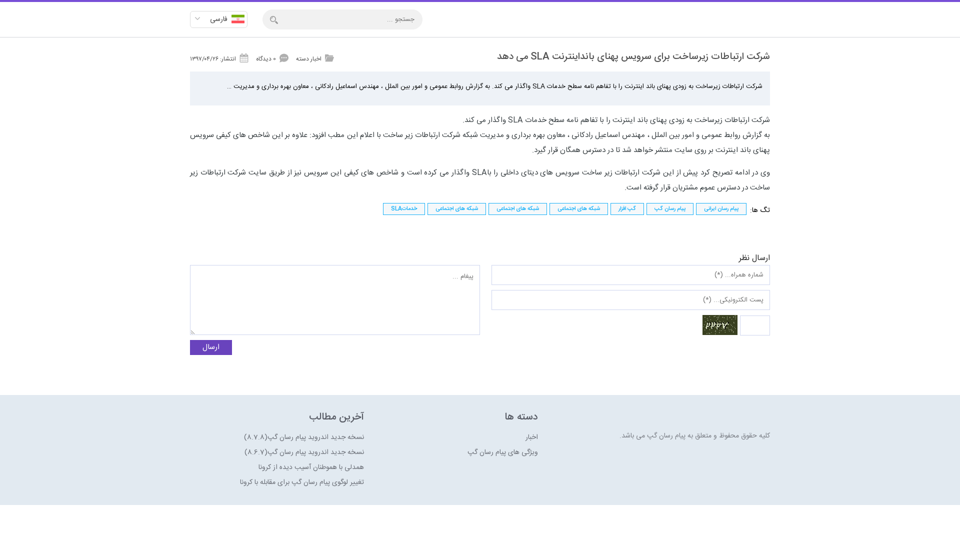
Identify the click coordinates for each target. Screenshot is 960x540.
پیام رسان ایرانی (721, 209)
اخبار (532, 438)
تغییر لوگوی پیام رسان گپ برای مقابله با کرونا (302, 482)
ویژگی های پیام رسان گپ (503, 452)
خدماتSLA (404, 209)
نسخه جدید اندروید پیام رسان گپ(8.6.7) (304, 452)
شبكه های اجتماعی (579, 209)
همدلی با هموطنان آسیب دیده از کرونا (311, 468)
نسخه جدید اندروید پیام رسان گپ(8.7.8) (304, 438)
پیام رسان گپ (670, 209)
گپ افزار (627, 209)
